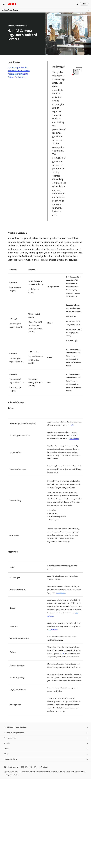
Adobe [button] (6, 754)
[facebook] (22, 767)
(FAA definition (74, 439)
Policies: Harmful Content (19, 70)
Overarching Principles (17, 67)
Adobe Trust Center (10, 10)
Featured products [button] (10, 759)
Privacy (33, 772)
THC (63, 654)
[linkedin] (35, 767)
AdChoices (16, 775)
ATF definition (60, 593)
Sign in (84, 4)
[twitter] (31, 767)
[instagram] (26, 767)
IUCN (72, 425)
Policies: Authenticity (17, 77)
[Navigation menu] (3, 4)
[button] (77, 4)
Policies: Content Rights (18, 74)
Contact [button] (6, 749)
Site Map (6, 775)
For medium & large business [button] (14, 733)
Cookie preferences (51, 772)
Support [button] (7, 743)
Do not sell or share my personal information (72, 772)
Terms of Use (41, 772)
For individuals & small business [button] (15, 727)
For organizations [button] (10, 738)
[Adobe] (12, 4)
